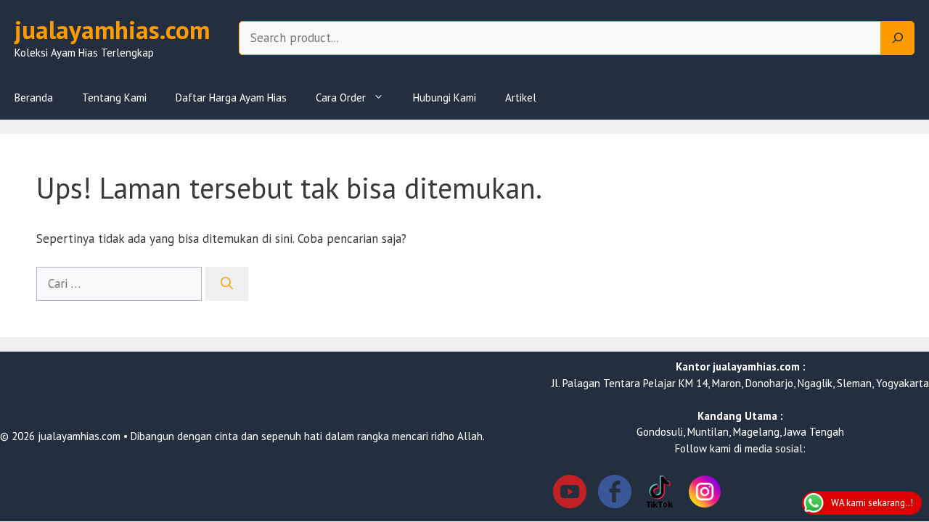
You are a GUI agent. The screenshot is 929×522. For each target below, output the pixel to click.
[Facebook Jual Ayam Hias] (615, 494)
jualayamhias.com (112, 29)
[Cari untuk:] (120, 283)
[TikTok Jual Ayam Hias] (660, 494)
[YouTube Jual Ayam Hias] (570, 494)
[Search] (897, 38)
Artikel (520, 97)
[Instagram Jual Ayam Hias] (705, 494)
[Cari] (226, 284)
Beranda (34, 97)
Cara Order (341, 97)
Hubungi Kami (444, 97)
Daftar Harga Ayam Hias (231, 97)
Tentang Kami (114, 97)
